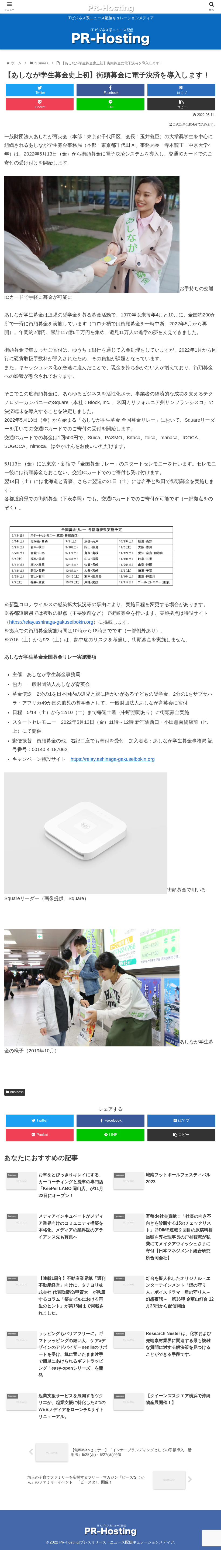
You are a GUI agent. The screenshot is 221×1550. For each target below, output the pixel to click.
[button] (204, 871)
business (16, 1092)
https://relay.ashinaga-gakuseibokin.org (51, 622)
